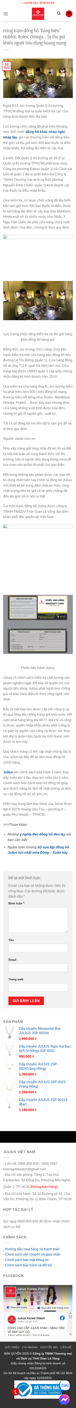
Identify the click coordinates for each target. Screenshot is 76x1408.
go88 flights (30, 1227)
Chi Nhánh (30, 1347)
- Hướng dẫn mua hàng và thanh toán (31, 1249)
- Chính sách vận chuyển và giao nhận (32, 1254)
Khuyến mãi (49, 1347)
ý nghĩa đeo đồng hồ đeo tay (42, 834)
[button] (5, 13)
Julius (8, 772)
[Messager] (64, 1399)
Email (12, 959)
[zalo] (64, 1385)
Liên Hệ (66, 1347)
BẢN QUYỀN (12, 1353)
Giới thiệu (12, 1347)
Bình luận (16, 903)
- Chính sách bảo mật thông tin (26, 1260)
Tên (11, 940)
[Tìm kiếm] (58, 13)
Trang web (15, 979)
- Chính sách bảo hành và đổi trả (27, 1265)
